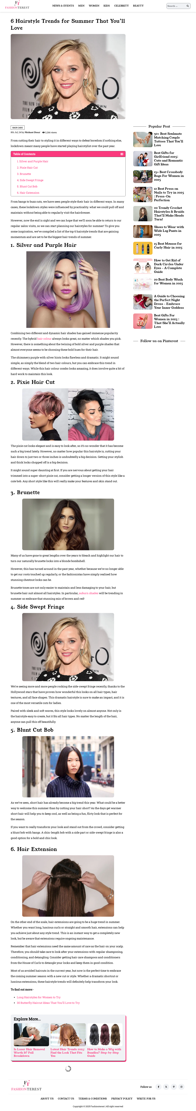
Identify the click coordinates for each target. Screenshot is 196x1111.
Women (94, 5)
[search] (187, 6)
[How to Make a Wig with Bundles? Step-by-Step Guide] (105, 1034)
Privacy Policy (121, 1098)
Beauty (138, 5)
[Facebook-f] (158, 1087)
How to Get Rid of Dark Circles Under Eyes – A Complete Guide (169, 266)
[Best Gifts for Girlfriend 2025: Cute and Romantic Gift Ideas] (143, 158)
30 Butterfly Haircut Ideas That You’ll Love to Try (48, 1003)
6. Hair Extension (28, 192)
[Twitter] (166, 1087)
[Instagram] (181, 1087)
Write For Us (146, 1098)
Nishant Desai (32, 132)
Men (81, 5)
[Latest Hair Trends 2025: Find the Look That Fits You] (68, 1034)
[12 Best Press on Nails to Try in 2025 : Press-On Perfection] (143, 194)
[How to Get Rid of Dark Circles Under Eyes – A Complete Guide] (143, 265)
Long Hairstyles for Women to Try (38, 997)
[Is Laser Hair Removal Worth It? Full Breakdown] (31, 1034)
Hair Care (17, 127)
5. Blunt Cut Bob (27, 186)
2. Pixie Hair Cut (27, 167)
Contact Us (66, 1098)
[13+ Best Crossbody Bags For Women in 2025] (143, 176)
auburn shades (88, 593)
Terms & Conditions (92, 1098)
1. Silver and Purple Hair (32, 161)
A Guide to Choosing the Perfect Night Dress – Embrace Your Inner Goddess (169, 302)
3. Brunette (24, 174)
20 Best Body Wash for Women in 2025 (168, 281)
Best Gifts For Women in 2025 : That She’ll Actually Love (169, 321)
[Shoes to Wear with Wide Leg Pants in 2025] (143, 231)
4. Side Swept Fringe (30, 180)
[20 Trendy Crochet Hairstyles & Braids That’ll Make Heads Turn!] (143, 213)
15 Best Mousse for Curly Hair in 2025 (168, 245)
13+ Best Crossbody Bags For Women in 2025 (169, 176)
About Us (47, 1098)
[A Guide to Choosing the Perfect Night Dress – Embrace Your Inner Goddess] (143, 301)
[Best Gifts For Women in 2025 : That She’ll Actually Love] (143, 320)
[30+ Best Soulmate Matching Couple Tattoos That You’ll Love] (143, 139)
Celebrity (121, 5)
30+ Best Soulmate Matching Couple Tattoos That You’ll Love (168, 139)
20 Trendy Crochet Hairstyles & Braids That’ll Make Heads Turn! (169, 213)
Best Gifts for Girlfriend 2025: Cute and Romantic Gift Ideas (168, 158)
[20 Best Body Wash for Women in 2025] (143, 283)
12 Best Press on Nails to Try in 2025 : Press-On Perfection (169, 194)
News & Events (63, 5)
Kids (107, 5)
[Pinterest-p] (174, 1087)
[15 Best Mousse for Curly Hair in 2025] (143, 247)
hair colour (44, 338)
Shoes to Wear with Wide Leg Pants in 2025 (169, 231)
